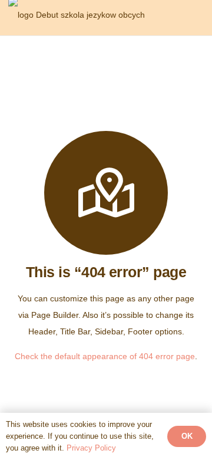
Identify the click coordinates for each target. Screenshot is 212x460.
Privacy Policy (91, 447)
